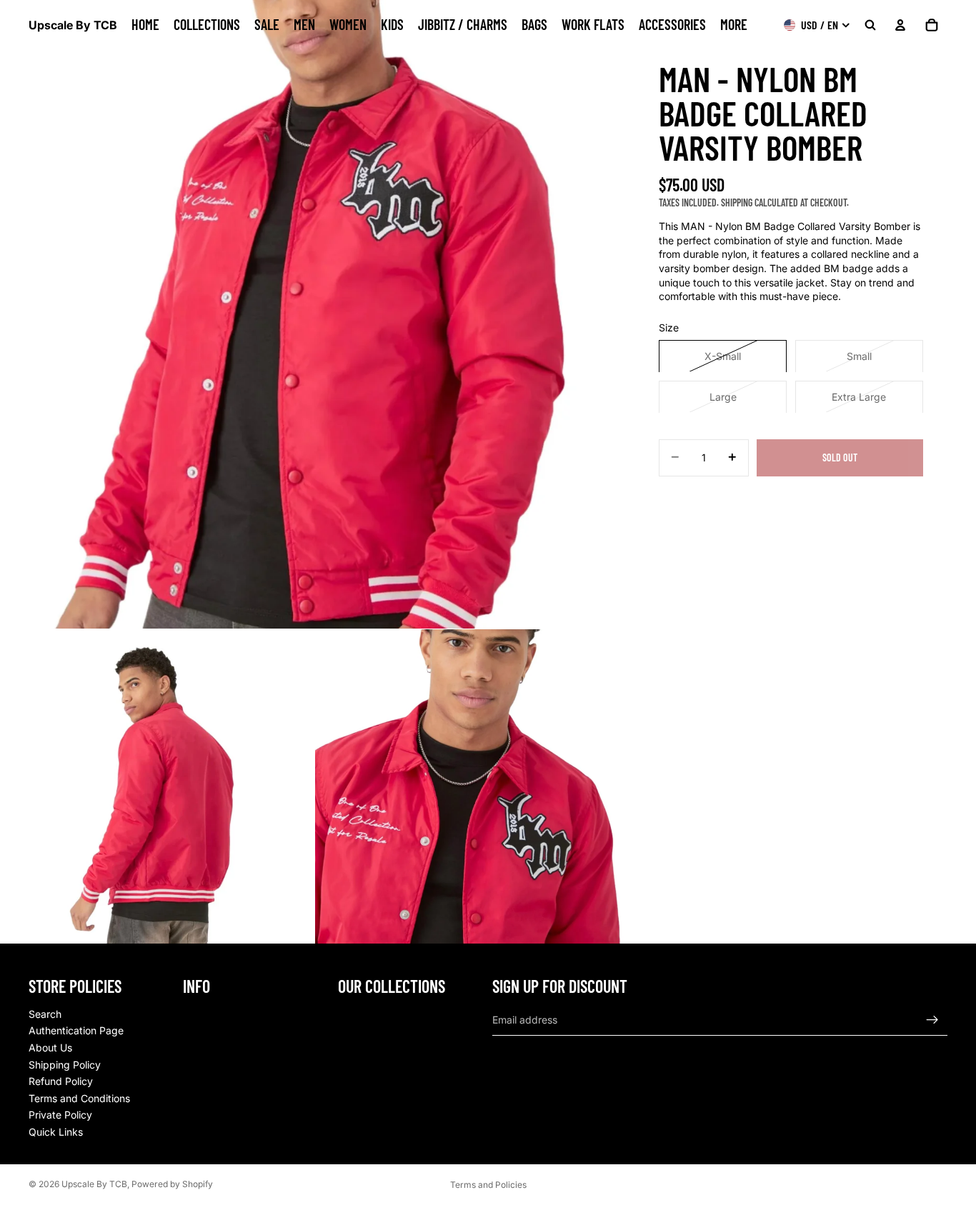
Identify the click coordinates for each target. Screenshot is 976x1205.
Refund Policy (61, 1081)
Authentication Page (76, 1030)
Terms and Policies (488, 1184)
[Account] (900, 25)
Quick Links (56, 1132)
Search (45, 1013)
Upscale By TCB (94, 1184)
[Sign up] (932, 1019)
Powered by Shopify (172, 1184)
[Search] (870, 25)
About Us (50, 1047)
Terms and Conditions (79, 1097)
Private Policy (60, 1115)
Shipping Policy (65, 1064)
